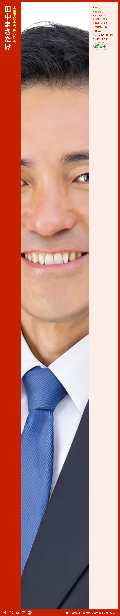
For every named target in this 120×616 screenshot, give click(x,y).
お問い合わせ (101, 39)
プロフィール (101, 27)
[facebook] (5, 613)
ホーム (98, 8)
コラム (98, 31)
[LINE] (30, 613)
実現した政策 (101, 19)
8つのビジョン (101, 15)
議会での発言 (101, 23)
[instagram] (24, 613)
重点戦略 (99, 11)
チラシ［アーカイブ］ (104, 35)
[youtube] (18, 613)
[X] (11, 613)
